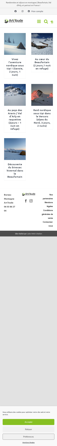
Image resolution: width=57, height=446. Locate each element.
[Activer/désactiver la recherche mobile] (46, 21)
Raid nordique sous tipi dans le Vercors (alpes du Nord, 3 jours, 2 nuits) (42, 117)
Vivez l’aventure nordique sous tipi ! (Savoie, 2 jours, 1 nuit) (15, 67)
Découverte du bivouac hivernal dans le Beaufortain (15, 170)
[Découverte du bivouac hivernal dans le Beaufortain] (15, 140)
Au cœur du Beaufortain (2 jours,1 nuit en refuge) (42, 64)
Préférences (28, 437)
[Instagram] (31, 200)
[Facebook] (25, 200)
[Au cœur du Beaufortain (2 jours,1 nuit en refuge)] (42, 35)
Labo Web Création (34, 233)
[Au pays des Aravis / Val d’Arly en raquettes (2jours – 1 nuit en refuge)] (15, 86)
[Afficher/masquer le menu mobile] (39, 21)
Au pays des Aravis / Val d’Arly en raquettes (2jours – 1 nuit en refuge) (15, 119)
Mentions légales (28, 442)
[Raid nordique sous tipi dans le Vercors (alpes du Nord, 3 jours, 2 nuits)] (42, 86)
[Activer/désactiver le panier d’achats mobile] (52, 21)
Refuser (28, 429)
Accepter (28, 422)
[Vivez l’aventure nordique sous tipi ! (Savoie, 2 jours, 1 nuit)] (15, 35)
